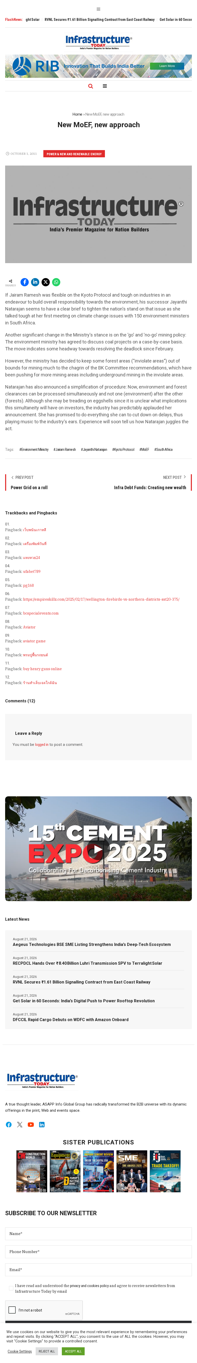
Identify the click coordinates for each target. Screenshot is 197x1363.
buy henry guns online (42, 669)
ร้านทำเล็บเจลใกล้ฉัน (40, 682)
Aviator (29, 627)
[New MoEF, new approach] (98, 214)
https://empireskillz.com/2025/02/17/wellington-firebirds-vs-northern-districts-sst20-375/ (101, 599)
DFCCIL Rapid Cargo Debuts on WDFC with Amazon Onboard (71, 1019)
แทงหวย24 (31, 557)
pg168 (28, 585)
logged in (41, 744)
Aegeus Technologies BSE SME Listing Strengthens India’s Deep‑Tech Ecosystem (92, 944)
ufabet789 (32, 571)
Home (77, 114)
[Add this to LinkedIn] (35, 282)
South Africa (164, 449)
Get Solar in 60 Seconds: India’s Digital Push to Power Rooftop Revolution (84, 1000)
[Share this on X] (46, 282)
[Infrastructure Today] (98, 42)
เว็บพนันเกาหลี (34, 530)
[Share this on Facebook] (25, 282)
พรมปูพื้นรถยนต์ (35, 655)
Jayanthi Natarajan (95, 449)
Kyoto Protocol (124, 449)
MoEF (145, 449)
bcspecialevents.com (41, 613)
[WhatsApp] (56, 282)
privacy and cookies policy (89, 1285)
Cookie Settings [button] (20, 1351)
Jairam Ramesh (65, 449)
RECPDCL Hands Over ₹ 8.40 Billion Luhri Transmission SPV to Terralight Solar (87, 963)
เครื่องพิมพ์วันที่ (34, 543)
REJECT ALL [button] (47, 1351)
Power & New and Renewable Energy (74, 154)
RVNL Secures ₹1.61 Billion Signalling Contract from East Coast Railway (79, 20)
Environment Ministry (34, 449)
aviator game (34, 641)
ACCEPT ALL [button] (73, 1351)
